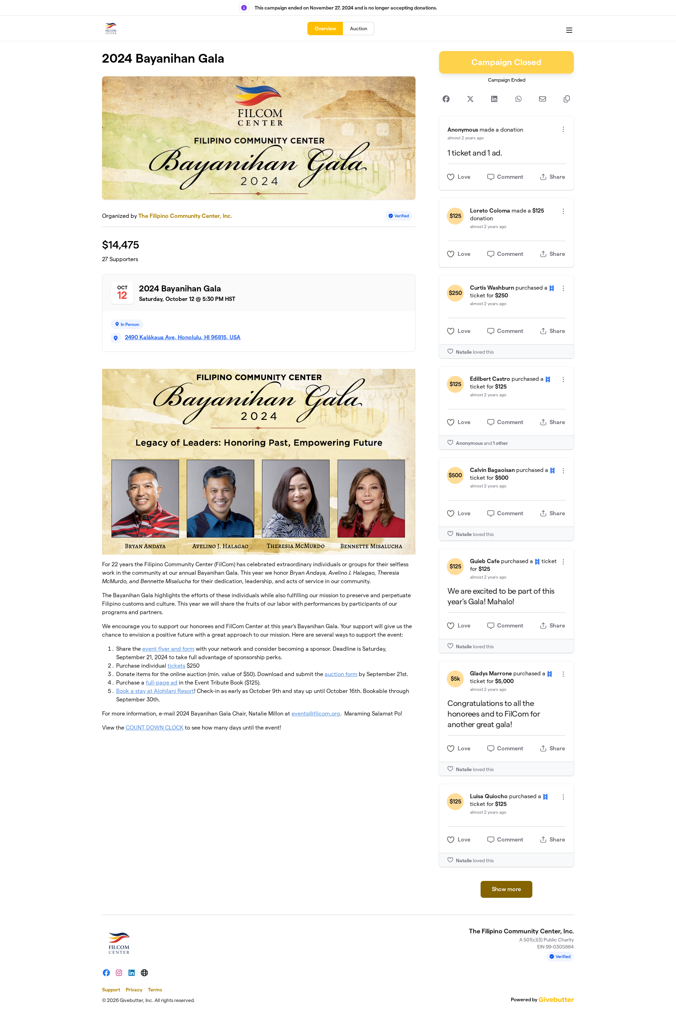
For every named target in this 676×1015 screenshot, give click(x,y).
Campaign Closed (506, 62)
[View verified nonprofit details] (399, 216)
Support (111, 989)
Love (464, 177)
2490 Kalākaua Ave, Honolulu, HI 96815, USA (182, 337)
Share (557, 177)
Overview (325, 28)
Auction (358, 28)
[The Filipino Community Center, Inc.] (111, 28)
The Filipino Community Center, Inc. (185, 216)
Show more (506, 889)
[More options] (563, 129)
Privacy (134, 989)
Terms (155, 989)
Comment (510, 177)
